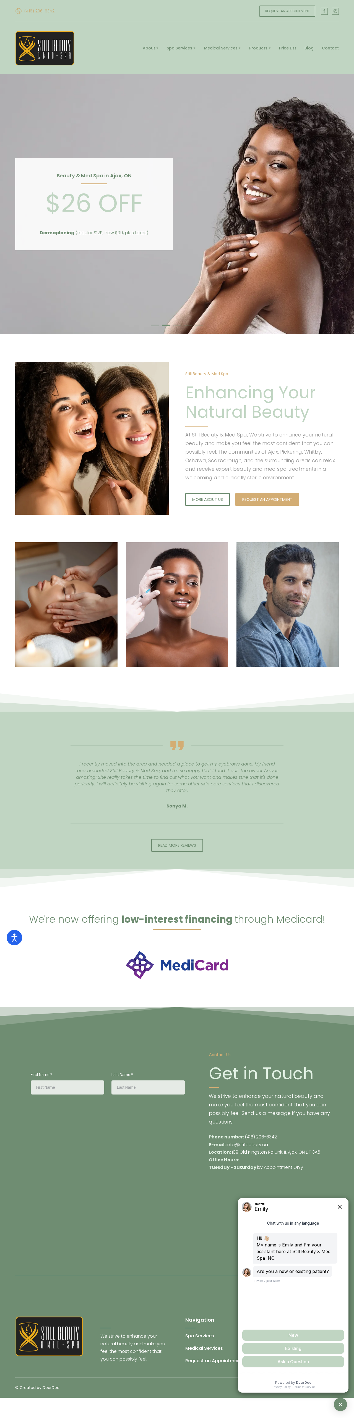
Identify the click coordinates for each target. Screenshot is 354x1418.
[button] (34, 11)
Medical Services (221, 48)
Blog (309, 48)
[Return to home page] (45, 48)
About (149, 48)
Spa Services (179, 48)
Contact (330, 48)
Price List (287, 48)
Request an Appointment (213, 1361)
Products (258, 48)
